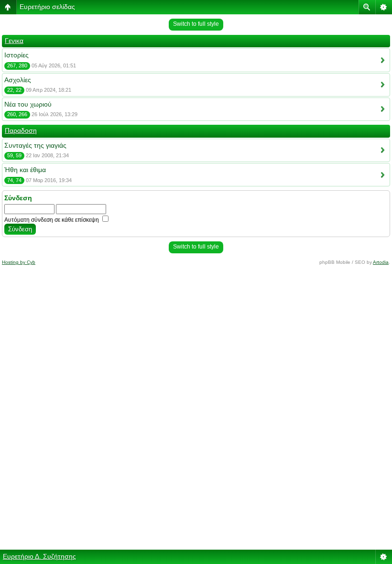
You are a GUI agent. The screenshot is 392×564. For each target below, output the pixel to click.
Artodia (381, 262)
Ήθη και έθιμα (25, 170)
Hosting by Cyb (18, 262)
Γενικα (14, 40)
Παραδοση (21, 130)
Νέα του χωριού (28, 104)
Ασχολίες (17, 80)
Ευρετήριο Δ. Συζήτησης (39, 556)
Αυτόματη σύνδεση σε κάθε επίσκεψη (52, 220)
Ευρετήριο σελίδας (47, 7)
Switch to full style (196, 24)
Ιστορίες (16, 55)
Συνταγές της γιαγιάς (35, 145)
